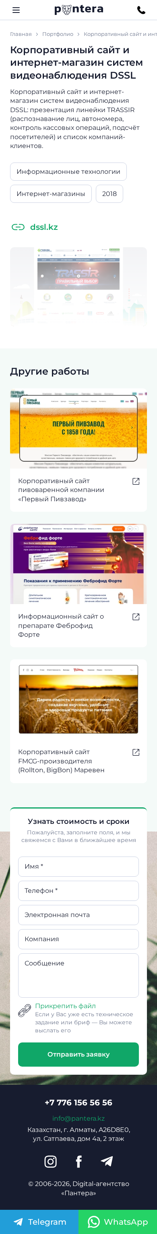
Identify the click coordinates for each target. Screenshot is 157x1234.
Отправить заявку (78, 1054)
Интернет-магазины (51, 194)
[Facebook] (78, 1161)
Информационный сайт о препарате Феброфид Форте (61, 625)
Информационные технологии (68, 171)
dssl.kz (44, 227)
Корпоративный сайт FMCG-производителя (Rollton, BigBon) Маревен (61, 761)
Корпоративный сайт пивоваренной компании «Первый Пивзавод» (61, 490)
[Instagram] (50, 1161)
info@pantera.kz (78, 1118)
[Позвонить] (141, 10)
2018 (109, 194)
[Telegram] (107, 1161)
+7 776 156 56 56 (78, 1102)
